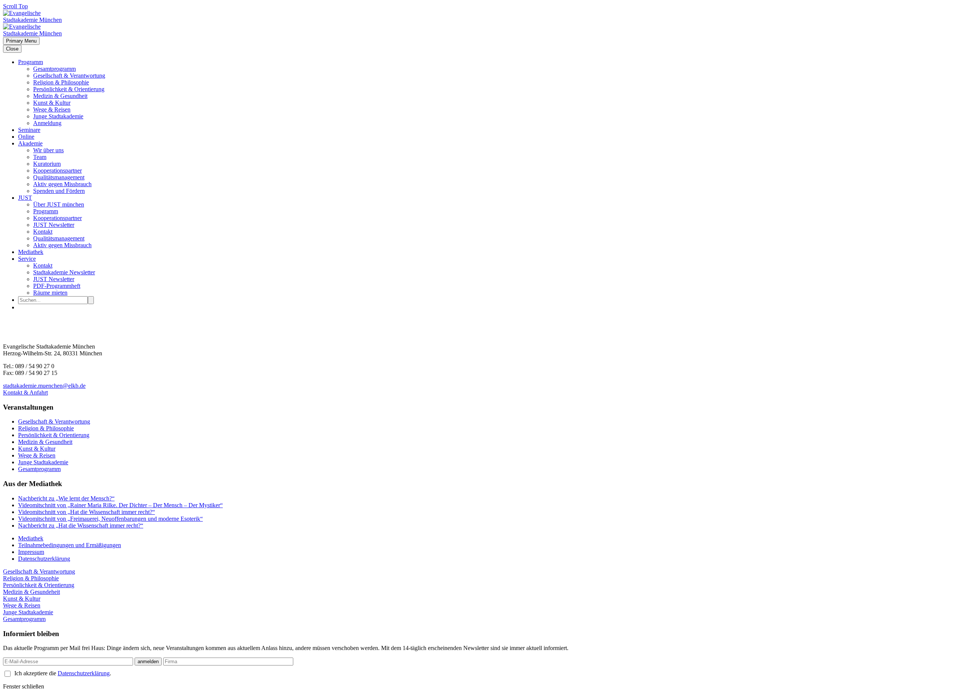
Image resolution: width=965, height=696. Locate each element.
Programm (30, 62)
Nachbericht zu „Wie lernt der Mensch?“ (66, 498)
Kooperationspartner (57, 170)
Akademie (30, 143)
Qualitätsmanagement (58, 177)
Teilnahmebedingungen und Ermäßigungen (69, 545)
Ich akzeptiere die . (62, 673)
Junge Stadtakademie (58, 116)
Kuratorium (47, 164)
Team (39, 157)
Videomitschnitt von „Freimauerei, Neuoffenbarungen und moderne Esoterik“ (110, 518)
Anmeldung (47, 123)
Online (26, 136)
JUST (25, 197)
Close (12, 49)
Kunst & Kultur (51, 102)
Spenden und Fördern (59, 191)
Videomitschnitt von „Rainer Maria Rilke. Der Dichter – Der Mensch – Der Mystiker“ (120, 505)
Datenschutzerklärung (44, 558)
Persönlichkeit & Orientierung (68, 89)
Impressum (31, 552)
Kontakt (42, 231)
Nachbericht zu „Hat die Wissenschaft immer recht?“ (80, 525)
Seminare (29, 130)
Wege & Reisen (51, 109)
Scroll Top (15, 6)
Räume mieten (50, 292)
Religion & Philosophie (61, 82)
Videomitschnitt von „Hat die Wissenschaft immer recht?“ (86, 512)
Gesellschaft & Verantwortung (69, 75)
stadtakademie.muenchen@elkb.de (44, 385)
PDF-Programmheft (56, 286)
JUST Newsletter (53, 225)
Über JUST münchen (58, 204)
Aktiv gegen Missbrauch (62, 184)
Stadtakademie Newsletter (64, 272)
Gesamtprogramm (54, 69)
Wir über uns (48, 150)
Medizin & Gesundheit (60, 96)
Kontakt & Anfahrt (25, 392)
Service (27, 258)
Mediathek (30, 252)
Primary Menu (21, 41)
